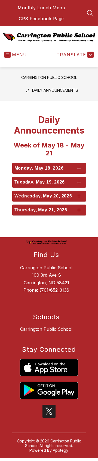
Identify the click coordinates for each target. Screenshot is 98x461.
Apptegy (60, 450)
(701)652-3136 (54, 290)
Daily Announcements (55, 90)
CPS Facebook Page (41, 18)
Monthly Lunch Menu (41, 7)
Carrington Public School (49, 77)
